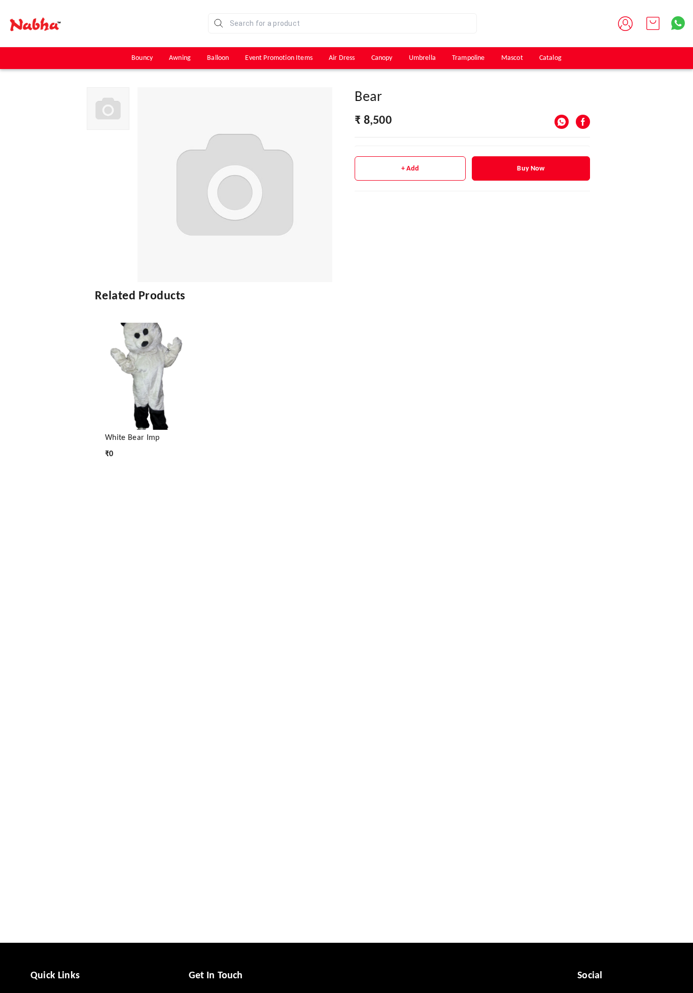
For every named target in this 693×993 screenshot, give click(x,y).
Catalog (550, 58)
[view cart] (653, 23)
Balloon (218, 58)
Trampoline (468, 58)
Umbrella (422, 58)
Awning (180, 58)
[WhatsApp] (562, 122)
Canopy (382, 58)
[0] (653, 23)
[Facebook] (583, 122)
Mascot (512, 58)
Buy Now (530, 169)
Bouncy (142, 58)
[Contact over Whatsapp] (678, 23)
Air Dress (342, 58)
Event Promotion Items (279, 58)
